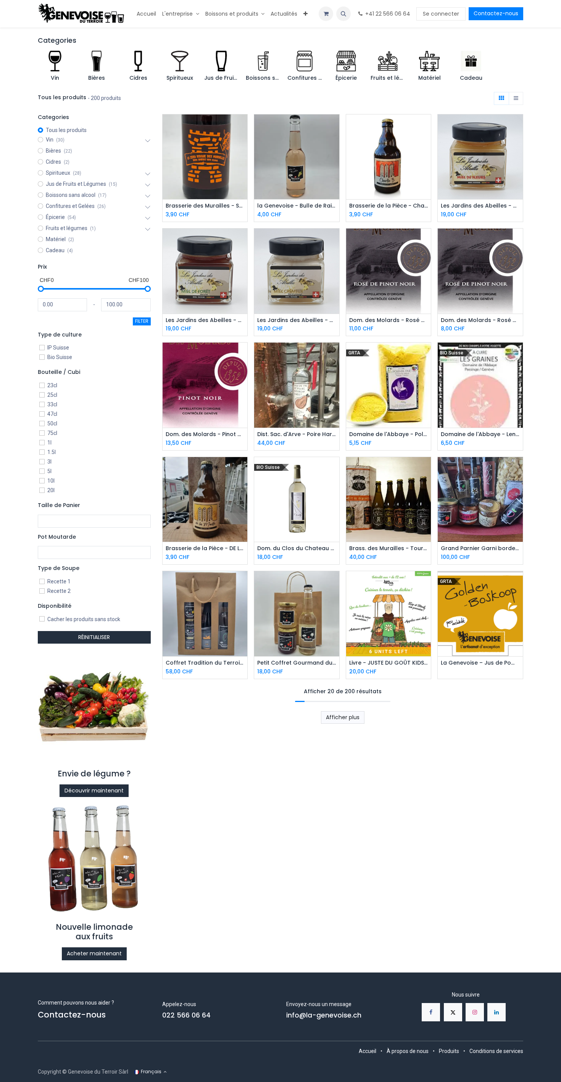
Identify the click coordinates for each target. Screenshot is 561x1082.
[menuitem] (146, 14)
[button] (343, 13)
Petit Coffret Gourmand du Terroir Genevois (296, 663)
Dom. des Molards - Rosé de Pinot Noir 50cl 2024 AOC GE (480, 320)
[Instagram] (475, 1012)
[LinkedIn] (496, 1012)
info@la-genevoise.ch (323, 1015)
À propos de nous (408, 1051)
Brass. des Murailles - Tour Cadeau (388, 548)
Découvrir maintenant (94, 790)
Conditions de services (496, 1051)
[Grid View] (501, 98)
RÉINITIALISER (94, 637)
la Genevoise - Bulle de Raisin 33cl (296, 206)
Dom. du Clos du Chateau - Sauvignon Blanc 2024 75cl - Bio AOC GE (296, 548)
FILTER (141, 321)
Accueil (367, 1051)
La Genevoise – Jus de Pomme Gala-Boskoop (480, 663)
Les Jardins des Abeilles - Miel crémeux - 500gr (296, 320)
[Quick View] (242, 126)
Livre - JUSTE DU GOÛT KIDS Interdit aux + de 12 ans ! (388, 663)
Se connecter (441, 14)
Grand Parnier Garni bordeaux (480, 548)
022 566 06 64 (186, 1015)
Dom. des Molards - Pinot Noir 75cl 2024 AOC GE (205, 434)
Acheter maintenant (94, 953)
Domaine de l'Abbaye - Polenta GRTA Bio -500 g (388, 434)
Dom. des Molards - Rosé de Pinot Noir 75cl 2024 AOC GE (388, 320)
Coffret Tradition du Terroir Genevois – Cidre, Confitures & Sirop (205, 663)
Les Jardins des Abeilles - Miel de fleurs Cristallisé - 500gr (480, 206)
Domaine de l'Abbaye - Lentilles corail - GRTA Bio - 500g (480, 434)
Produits (449, 1051)
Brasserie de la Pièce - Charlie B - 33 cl (388, 206)
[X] (453, 1012)
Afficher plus (342, 717)
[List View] (516, 98)
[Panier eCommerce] (326, 13)
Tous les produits (66, 130)
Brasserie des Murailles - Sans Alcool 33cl (205, 206)
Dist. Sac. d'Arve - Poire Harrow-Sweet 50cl (296, 434)
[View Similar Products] (242, 161)
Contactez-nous (496, 13)
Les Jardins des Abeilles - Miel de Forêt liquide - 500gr (205, 320)
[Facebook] (431, 1012)
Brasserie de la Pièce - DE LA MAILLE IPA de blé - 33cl (205, 548)
